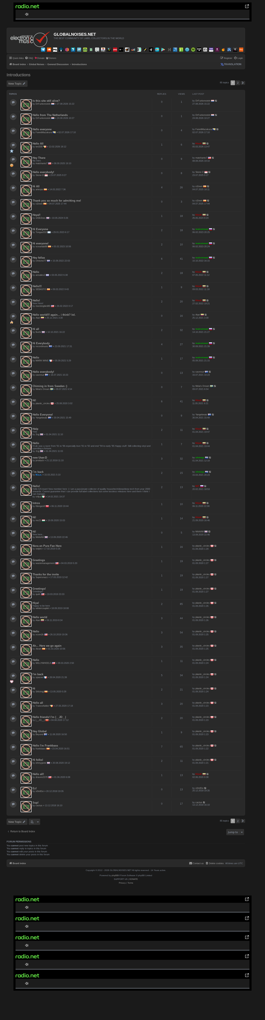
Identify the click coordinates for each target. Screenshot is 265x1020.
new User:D (40, 457)
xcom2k (40, 634)
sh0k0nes (41, 218)
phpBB (115, 875)
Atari (38, 318)
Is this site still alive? (46, 100)
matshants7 (41, 163)
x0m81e (40, 791)
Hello (36, 272)
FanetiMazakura (44, 132)
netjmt (39, 548)
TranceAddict (42, 706)
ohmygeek (41, 763)
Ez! (35, 788)
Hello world (40, 617)
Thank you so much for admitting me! (57, 200)
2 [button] (237, 83)
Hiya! (36, 602)
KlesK (198, 143)
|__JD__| (40, 720)
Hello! (36, 300)
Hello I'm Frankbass (45, 745)
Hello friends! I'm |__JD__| (49, 717)
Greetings (39, 560)
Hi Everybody (41, 343)
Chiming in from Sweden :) (50, 386)
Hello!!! (37, 286)
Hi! (34, 400)
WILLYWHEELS (43, 663)
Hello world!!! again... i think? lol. (54, 314)
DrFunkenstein (43, 104)
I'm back (38, 674)
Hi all (36, 329)
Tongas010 (41, 232)
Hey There (39, 157)
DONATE (133, 879)
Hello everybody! (43, 172)
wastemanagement (45, 563)
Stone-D (40, 175)
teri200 (39, 146)
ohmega (199, 457)
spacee (39, 677)
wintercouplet (42, 608)
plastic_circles (43, 403)
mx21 (38, 520)
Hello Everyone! (43, 414)
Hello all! (38, 774)
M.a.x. (39, 474)
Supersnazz (42, 577)
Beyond (39, 734)
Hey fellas (39, 257)
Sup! (36, 802)
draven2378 (42, 777)
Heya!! (36, 214)
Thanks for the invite (46, 574)
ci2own (198, 186)
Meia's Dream (42, 389)
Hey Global (40, 731)
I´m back (38, 471)
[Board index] (31, 38)
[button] (243, 83)
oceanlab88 (41, 246)
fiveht (38, 332)
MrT (197, 486)
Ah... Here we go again (47, 645)
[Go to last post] (216, 101)
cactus (39, 805)
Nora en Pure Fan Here (47, 545)
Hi (34, 688)
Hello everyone (42, 129)
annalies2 (40, 275)
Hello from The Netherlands (50, 115)
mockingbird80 (43, 306)
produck (40, 460)
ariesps (39, 189)
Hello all (38, 702)
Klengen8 (40, 506)
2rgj (37, 434)
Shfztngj (40, 691)
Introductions (18, 75)
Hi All (36, 186)
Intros (36, 503)
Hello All (38, 143)
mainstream (201, 229)
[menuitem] (29, 58)
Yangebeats (41, 417)
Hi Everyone (40, 229)
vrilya (38, 496)
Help (35, 428)
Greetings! (39, 588)
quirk (38, 594)
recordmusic (42, 346)
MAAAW (40, 537)
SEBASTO (41, 289)
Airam (38, 648)
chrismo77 (41, 260)
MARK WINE (42, 360)
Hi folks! (38, 759)
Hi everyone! (40, 243)
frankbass (41, 748)
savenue (40, 375)
